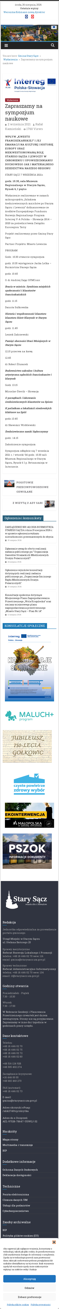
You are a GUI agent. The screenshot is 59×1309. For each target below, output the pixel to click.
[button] (54, 1242)
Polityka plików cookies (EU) (21, 1235)
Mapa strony (10, 1139)
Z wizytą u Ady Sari (28, 503)
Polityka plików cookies (18, 1304)
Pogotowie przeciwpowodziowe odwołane (32, 487)
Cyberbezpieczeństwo (16, 1211)
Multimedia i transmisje (18, 1145)
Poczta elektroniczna (16, 1194)
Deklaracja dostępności (17, 1175)
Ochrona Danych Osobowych (20, 1169)
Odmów (29, 1288)
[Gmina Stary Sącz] (29, 27)
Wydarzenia (12, 100)
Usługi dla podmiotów (16, 1205)
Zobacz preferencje (29, 1297)
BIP (5, 1150)
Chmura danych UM (15, 1199)
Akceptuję (29, 1278)
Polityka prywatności (40, 1304)
